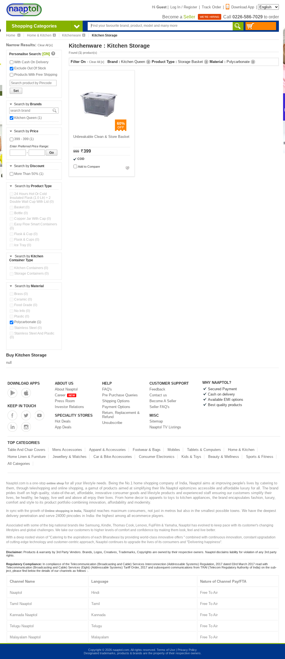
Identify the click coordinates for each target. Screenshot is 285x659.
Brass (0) (20, 294)
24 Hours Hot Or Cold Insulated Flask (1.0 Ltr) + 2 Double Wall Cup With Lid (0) (32, 198)
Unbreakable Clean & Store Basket (101, 137)
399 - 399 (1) (23, 139)
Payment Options (116, 407)
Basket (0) (21, 207)
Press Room (65, 401)
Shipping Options (116, 401)
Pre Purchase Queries (120, 395)
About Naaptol (66, 389)
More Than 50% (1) (28, 174)
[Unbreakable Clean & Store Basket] (99, 130)
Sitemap (156, 421)
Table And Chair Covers (26, 450)
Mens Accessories (67, 450)
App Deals (63, 427)
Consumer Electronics (157, 457)
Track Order (211, 7)
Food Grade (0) (25, 305)
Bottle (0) (20, 213)
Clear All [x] (45, 45)
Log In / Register (183, 7)
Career (65, 395)
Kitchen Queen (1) (27, 118)
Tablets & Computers (204, 450)
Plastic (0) (21, 316)
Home (11, 35)
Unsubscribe (112, 423)
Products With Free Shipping (35, 75)
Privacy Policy (187, 649)
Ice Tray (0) (22, 245)
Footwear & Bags (147, 450)
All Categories (19, 464)
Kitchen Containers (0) (30, 268)
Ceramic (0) (22, 299)
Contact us (158, 395)
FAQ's (107, 389)
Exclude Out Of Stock (29, 68)
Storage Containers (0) (31, 273)
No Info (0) (21, 311)
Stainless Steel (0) (27, 328)
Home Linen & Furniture (27, 457)
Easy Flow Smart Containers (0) (33, 226)
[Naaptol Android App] (12, 393)
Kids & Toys (191, 457)
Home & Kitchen (39, 35)
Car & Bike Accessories (113, 457)
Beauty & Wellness (223, 457)
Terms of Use (166, 649)
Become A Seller (162, 401)
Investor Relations (69, 407)
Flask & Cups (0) (26, 239)
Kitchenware (71, 35)
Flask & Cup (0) (25, 234)
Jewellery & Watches (70, 457)
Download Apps (24, 383)
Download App (242, 7)
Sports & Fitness (259, 457)
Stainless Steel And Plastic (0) (32, 335)
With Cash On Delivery (30, 62)
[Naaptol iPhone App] (26, 393)
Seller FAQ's (159, 407)
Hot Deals (63, 421)
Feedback (157, 389)
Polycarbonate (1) (27, 322)
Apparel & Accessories (107, 450)
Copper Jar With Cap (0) (32, 219)
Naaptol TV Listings (165, 427)
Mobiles (174, 450)
